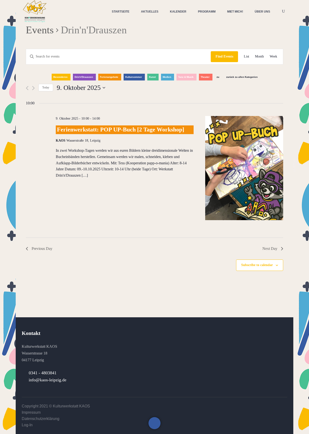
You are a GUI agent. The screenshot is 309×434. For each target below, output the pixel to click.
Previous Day (42, 248)
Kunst (152, 77)
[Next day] (33, 88)
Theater (205, 77)
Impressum (31, 412)
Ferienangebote (109, 77)
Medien (167, 77)
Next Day (269, 248)
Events (40, 30)
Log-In (27, 425)
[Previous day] (27, 88)
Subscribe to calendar (257, 265)
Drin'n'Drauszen (84, 77)
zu (218, 77)
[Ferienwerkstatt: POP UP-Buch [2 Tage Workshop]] (244, 169)
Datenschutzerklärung (40, 419)
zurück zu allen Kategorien (242, 77)
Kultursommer (133, 77)
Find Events (224, 56)
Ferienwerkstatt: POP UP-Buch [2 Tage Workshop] (120, 129)
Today (45, 87)
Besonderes (60, 77)
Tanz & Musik (186, 77)
